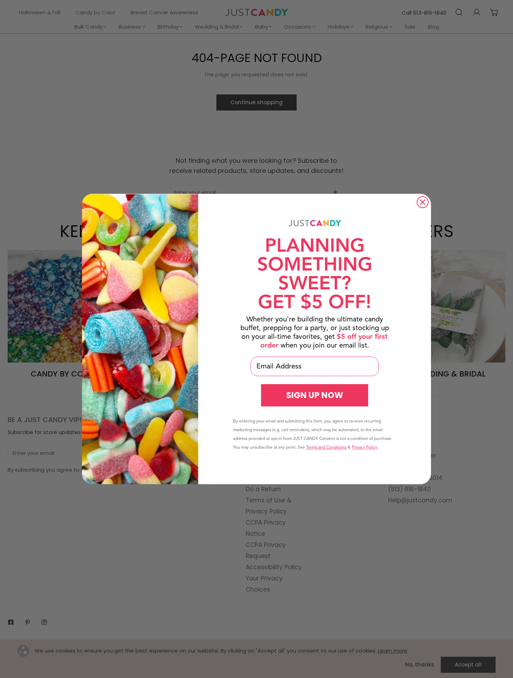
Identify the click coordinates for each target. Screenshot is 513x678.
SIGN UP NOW (314, 395)
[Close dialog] (422, 202)
